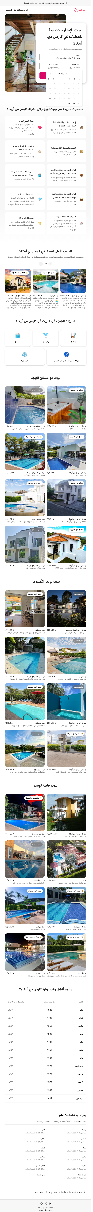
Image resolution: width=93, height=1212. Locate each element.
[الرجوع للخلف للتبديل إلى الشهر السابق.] (78, 74)
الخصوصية (48, 1210)
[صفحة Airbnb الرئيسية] (80, 10)
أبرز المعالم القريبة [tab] (43, 1121)
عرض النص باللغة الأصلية (32, 3)
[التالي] (41, 264)
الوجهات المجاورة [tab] (80, 1121)
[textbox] (72, 67)
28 (50, 98)
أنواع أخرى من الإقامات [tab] (62, 1121)
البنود (41, 1210)
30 (74, 103)
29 (78, 103)
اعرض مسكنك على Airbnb (17, 10)
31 (69, 103)
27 (55, 98)
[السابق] (50, 264)
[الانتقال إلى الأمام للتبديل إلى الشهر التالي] (50, 74)
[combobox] (60, 58)
